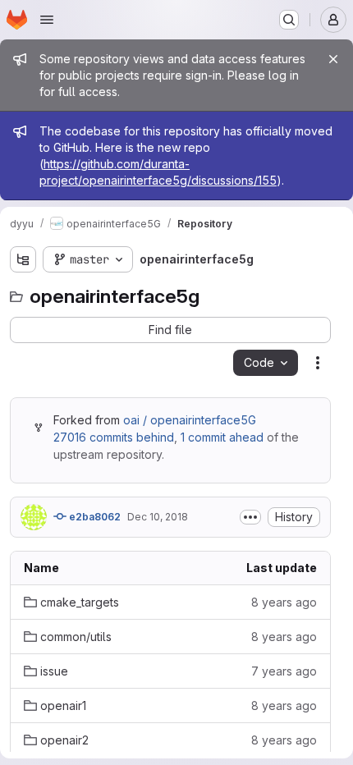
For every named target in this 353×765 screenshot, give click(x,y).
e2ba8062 (93, 517)
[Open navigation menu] (47, 20)
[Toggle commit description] (250, 517)
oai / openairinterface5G (189, 420)
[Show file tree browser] (23, 259)
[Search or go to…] (289, 20)
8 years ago (284, 602)
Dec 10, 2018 (157, 517)
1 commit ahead (222, 437)
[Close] (333, 59)
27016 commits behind (113, 437)
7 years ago (284, 671)
